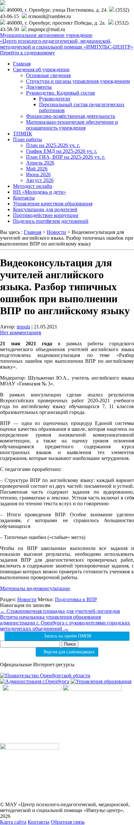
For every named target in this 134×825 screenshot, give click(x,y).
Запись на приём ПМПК (67, 636)
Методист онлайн (32, 186)
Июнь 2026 (38, 174)
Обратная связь (68, 822)
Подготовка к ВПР (76, 599)
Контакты (24, 198)
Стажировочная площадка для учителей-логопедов (60, 611)
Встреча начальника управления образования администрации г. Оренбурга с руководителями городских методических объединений (65, 622)
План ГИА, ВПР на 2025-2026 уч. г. (65, 157)
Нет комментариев (20, 332)
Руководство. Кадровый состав (60, 93)
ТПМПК (22, 133)
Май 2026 (36, 168)
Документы (39, 87)
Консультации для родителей (45, 209)
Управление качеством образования (52, 203)
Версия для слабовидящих (68, 651)
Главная (22, 63)
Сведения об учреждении (41, 69)
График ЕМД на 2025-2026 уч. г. (61, 151)
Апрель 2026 (40, 163)
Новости (26, 599)
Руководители (54, 98)
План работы (27, 139)
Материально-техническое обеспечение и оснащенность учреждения (72, 125)
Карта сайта (13, 822)
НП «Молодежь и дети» (39, 192)
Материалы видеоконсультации (35, 588)
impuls (23, 326)
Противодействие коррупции (45, 215)
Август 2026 (40, 180)
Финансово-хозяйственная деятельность (70, 116)
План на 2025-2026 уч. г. (53, 145)
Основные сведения (48, 75)
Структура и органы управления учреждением (78, 81)
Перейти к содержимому (27, 52)
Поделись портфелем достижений (50, 221)
